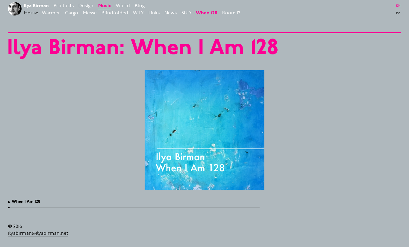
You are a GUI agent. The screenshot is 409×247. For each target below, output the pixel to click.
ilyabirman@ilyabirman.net (38, 233)
